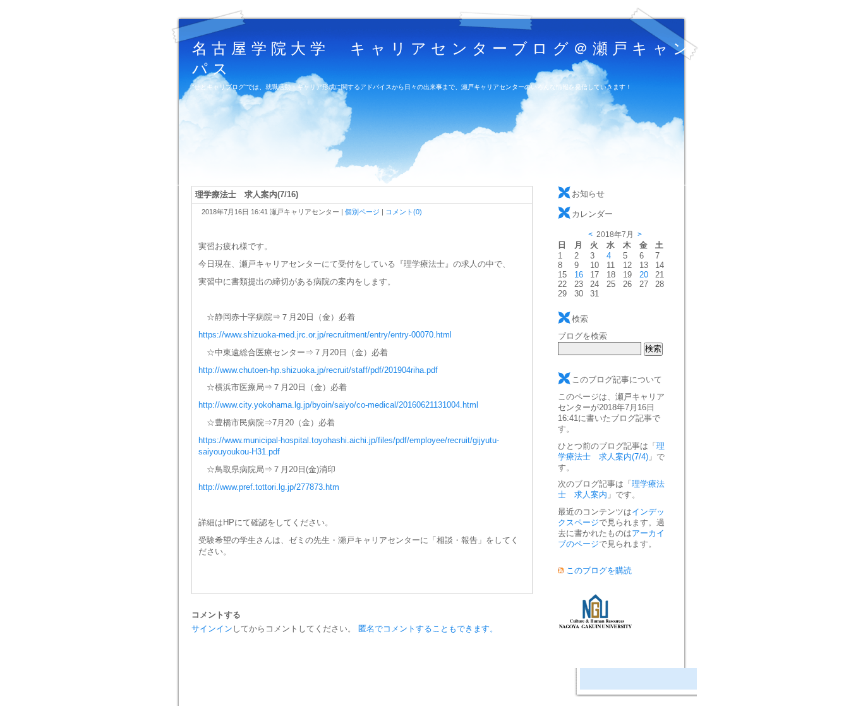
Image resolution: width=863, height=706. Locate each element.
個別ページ (362, 212)
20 (643, 274)
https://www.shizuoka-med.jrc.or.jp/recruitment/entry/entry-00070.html (325, 334)
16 (578, 274)
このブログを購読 (599, 570)
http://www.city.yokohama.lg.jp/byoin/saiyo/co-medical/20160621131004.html (338, 405)
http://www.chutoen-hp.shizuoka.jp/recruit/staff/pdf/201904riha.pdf (318, 370)
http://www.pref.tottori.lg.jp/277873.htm (268, 487)
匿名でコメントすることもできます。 (428, 628)
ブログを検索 (582, 336)
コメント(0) (403, 212)
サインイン (211, 628)
